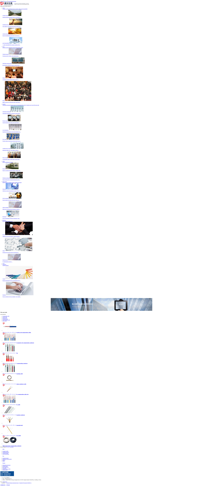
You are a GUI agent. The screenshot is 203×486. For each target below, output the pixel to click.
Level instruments (19, 105)
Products (4, 104)
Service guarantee (9, 182)
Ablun (4, 161)
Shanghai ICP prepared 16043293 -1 (25, 482)
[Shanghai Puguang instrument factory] (14, 5)
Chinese (5, 1)
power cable (5, 320)
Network (4, 182)
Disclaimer (14, 1)
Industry (19, 47)
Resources (4, 220)
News (3, 46)
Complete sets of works (30, 105)
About (3, 449)
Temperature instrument (6, 105)
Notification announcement (13, 47)
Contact (4, 265)
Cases (3, 263)
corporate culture (5, 453)
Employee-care (9, 221)
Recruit (4, 221)
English (9, 1)
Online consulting (15, 182)
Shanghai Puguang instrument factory (12, 482)
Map (11, 1)
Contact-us (4, 264)
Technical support (5, 47)
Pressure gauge (13, 105)
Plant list (4, 162)
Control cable (5, 317)
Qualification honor (6, 452)
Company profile (5, 451)
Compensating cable (6, 316)
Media (22, 47)
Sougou (6, 481)
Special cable (5, 318)
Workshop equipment (9, 162)
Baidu (4, 481)
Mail (2, 1)
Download (20, 182)
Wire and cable (36, 105)
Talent (6, 221)
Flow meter (24, 105)
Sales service (5, 181)
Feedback (7, 265)
